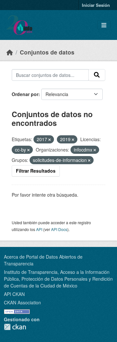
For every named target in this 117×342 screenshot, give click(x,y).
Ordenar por (25, 94)
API (39, 229)
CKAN (15, 327)
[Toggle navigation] (103, 25)
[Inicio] (9, 52)
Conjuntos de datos (47, 52)
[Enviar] (96, 75)
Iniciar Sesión (96, 5)
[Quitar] (49, 139)
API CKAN (14, 294)
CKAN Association (22, 302)
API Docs (59, 229)
